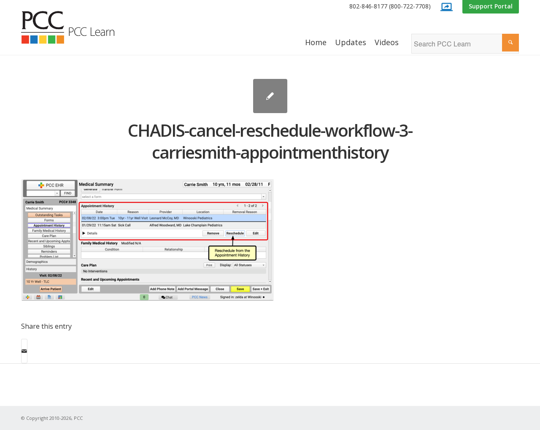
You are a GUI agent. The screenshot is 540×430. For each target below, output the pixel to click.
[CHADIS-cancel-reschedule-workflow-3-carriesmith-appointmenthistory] (270, 96)
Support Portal (491, 6)
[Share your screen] (446, 7)
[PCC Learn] (77, 27)
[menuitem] (390, 6)
